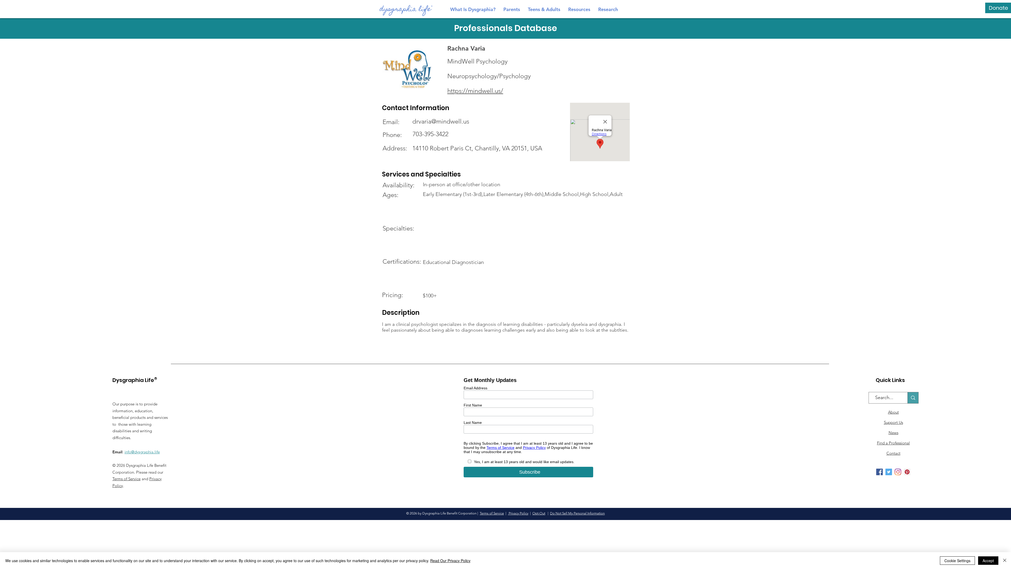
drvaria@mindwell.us (440, 121)
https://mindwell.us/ (475, 91)
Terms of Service (126, 478)
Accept (988, 560)
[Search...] (913, 397)
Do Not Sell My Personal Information (577, 513)
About (893, 412)
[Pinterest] (907, 472)
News (893, 432)
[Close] (1005, 560)
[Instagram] (898, 472)
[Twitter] (888, 472)
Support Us (893, 422)
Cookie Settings (957, 560)
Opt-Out (538, 513)
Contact (893, 453)
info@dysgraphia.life (142, 451)
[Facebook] (879, 472)
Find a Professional (893, 442)
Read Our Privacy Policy (450, 560)
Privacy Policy (518, 513)
